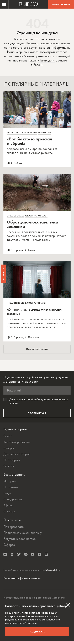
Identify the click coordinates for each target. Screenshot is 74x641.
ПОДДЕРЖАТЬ (37, 631)
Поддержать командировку (22, 532)
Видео (7, 493)
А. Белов (30, 250)
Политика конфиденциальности (21, 578)
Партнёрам (11, 460)
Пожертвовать (13, 526)
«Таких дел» (46, 60)
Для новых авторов (16, 454)
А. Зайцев (16, 163)
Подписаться (37, 413)
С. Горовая (16, 250)
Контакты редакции (16, 442)
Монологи (44, 132)
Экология (13, 132)
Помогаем (10, 487)
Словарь (9, 511)
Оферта (9, 544)
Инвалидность (15, 303)
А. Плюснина (32, 337)
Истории (9, 481)
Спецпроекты (12, 499)
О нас (7, 436)
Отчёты (8, 466)
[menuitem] (4, 4)
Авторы (8, 448)
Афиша (8, 505)
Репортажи (40, 215)
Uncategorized (15, 215)
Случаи (29, 215)
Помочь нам (61, 4)
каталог (61, 51)
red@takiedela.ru (51, 570)
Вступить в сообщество (19, 538)
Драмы (29, 303)
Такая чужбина (28, 132)
